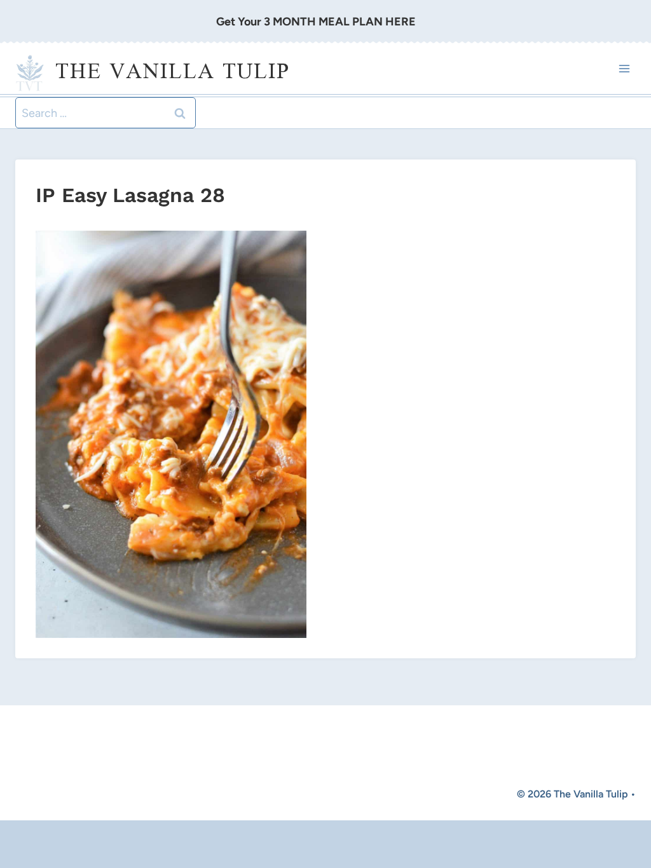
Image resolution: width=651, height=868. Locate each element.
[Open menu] (624, 69)
